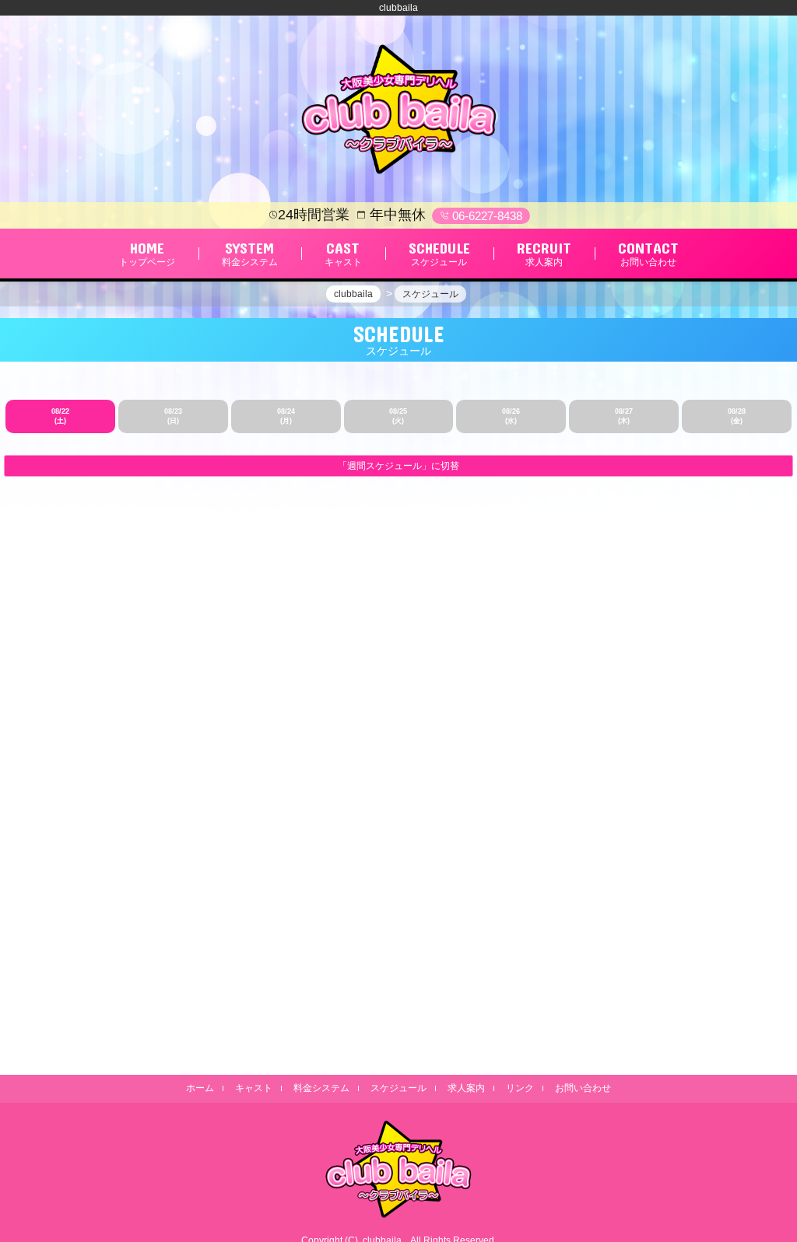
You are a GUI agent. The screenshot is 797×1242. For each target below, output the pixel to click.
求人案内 (466, 1088)
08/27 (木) (624, 416)
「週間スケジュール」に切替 (398, 465)
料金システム (321, 1088)
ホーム (200, 1088)
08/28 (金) (737, 416)
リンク (520, 1088)
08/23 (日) (173, 416)
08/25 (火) (398, 416)
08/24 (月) (286, 416)
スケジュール (398, 1088)
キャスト (253, 1088)
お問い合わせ (583, 1088)
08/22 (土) (60, 416)
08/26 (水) (511, 416)
